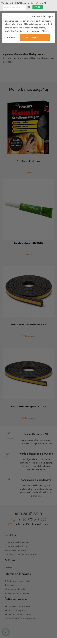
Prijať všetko (32, 37)
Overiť (38, 7)
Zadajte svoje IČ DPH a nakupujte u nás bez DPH (24, 3)
